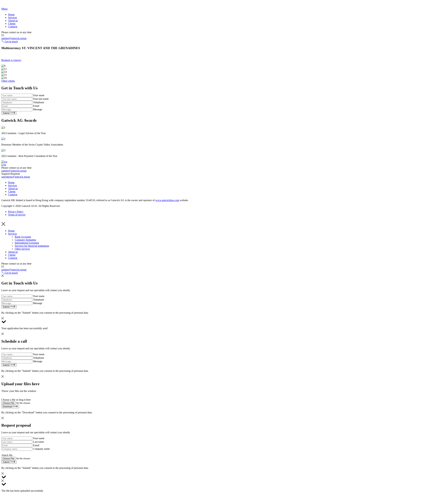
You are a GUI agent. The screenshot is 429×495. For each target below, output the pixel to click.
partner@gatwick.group (13, 38)
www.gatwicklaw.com (167, 200)
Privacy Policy (15, 211)
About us (13, 20)
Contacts (12, 26)
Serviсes (12, 17)
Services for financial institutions (32, 245)
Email (36, 105)
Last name (38, 441)
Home (11, 14)
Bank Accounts (23, 236)
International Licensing (27, 242)
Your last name (41, 98)
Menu (4, 8)
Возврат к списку (11, 60)
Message (37, 109)
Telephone (38, 102)
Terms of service (16, 214)
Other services (22, 248)
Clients (11, 23)
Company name (41, 448)
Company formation (25, 239)
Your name (38, 95)
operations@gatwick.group (15, 176)
